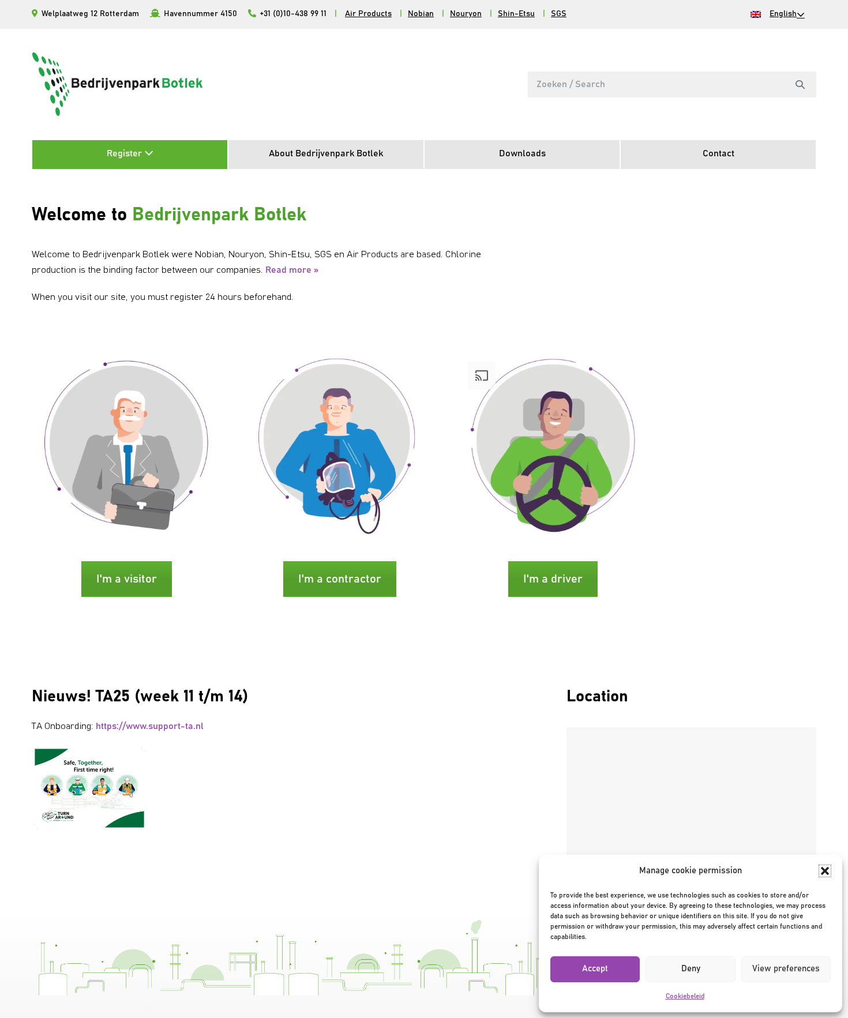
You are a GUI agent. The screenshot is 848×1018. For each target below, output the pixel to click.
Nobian (421, 14)
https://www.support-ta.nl (150, 726)
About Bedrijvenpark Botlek (326, 153)
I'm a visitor (126, 579)
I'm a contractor (339, 579)
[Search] (800, 84)
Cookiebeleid (685, 996)
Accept (595, 968)
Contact (718, 153)
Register (125, 153)
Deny (690, 968)
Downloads (522, 153)
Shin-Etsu (516, 14)
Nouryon (466, 14)
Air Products (368, 14)
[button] (825, 871)
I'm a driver (553, 579)
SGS (558, 14)
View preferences (786, 968)
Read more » (291, 270)
